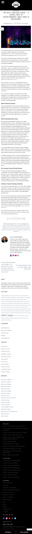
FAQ (4, 502)
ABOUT (5, 506)
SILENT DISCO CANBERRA (11, 465)
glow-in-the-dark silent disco (11, 303)
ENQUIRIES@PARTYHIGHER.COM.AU (15, 526)
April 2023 (3, 359)
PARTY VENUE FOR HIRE (11, 455)
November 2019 (5, 369)
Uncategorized (4, 338)
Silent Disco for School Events (8, 397)
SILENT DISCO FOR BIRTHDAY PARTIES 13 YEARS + (16, 429)
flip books (21, 301)
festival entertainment (15, 301)
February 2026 (4, 348)
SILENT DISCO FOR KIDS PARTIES (14, 426)
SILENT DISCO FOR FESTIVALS (13, 435)
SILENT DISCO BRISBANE (11, 467)
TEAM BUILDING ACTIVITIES (12, 448)
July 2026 (3, 346)
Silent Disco (16, 10)
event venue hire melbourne (15, 226)
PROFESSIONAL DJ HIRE (11, 443)
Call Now (8, 532)
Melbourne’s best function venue (9, 79)
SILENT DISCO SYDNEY (10, 462)
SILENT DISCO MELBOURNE (12, 460)
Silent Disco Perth (5, 388)
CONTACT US (7, 509)
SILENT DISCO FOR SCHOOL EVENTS (15, 432)
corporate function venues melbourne (17, 297)
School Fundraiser (5, 404)
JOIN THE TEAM (8, 492)
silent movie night (9, 312)
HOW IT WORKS (8, 497)
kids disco (13, 305)
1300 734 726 (8, 524)
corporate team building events (11, 299)
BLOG (4, 504)
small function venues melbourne (15, 229)
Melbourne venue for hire (20, 55)
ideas (18, 303)
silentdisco (18, 309)
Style (2, 335)
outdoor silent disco (9, 307)
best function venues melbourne (12, 295)
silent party (20, 312)
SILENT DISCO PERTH (10, 474)
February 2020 (4, 366)
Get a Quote (24, 532)
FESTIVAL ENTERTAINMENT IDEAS (14, 446)
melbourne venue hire (13, 228)
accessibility (3, 295)
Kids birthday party (7, 305)
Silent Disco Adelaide (6, 391)
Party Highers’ (12, 53)
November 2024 (5, 356)
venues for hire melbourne (6, 320)
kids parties (24, 305)
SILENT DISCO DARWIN (10, 472)
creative (18, 299)
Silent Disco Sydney (6, 382)
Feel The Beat (4, 327)
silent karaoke (25, 310)
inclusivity (21, 303)
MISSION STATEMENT (10, 487)
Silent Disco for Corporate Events (9, 411)
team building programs (13, 318)
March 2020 (4, 364)
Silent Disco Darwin (5, 386)
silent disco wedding (18, 310)
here (2, 213)
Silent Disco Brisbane (6, 384)
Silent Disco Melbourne (6, 379)
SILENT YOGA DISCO (9, 441)
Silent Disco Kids (5, 395)
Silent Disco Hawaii (5, 393)
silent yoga (7, 315)
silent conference (7, 309)
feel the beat (8, 301)
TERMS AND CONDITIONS (11, 490)
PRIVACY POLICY (8, 494)
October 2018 (4, 371)
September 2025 (5, 354)
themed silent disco (22, 318)
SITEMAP (5, 511)
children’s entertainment (24, 295)
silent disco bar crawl (24, 309)
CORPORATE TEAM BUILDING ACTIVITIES (12, 451)
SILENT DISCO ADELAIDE (11, 477)
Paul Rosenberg (23, 23)
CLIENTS (5, 485)
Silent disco (13, 309)
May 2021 (3, 361)
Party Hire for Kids (5, 330)
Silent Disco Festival (5, 409)
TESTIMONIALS (8, 482)
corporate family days (5, 297)
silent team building (27, 312)
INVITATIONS (7, 499)
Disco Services (4, 416)
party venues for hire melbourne (19, 307)
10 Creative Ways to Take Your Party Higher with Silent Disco (23, 267)
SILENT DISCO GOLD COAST (12, 470)
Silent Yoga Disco (5, 413)
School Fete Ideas (5, 402)
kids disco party (18, 305)
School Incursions (5, 400)
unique (27, 318)
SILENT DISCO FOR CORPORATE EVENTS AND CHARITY (13, 438)
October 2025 (4, 351)
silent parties (15, 312)
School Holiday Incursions (7, 406)
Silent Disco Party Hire (10, 310)
